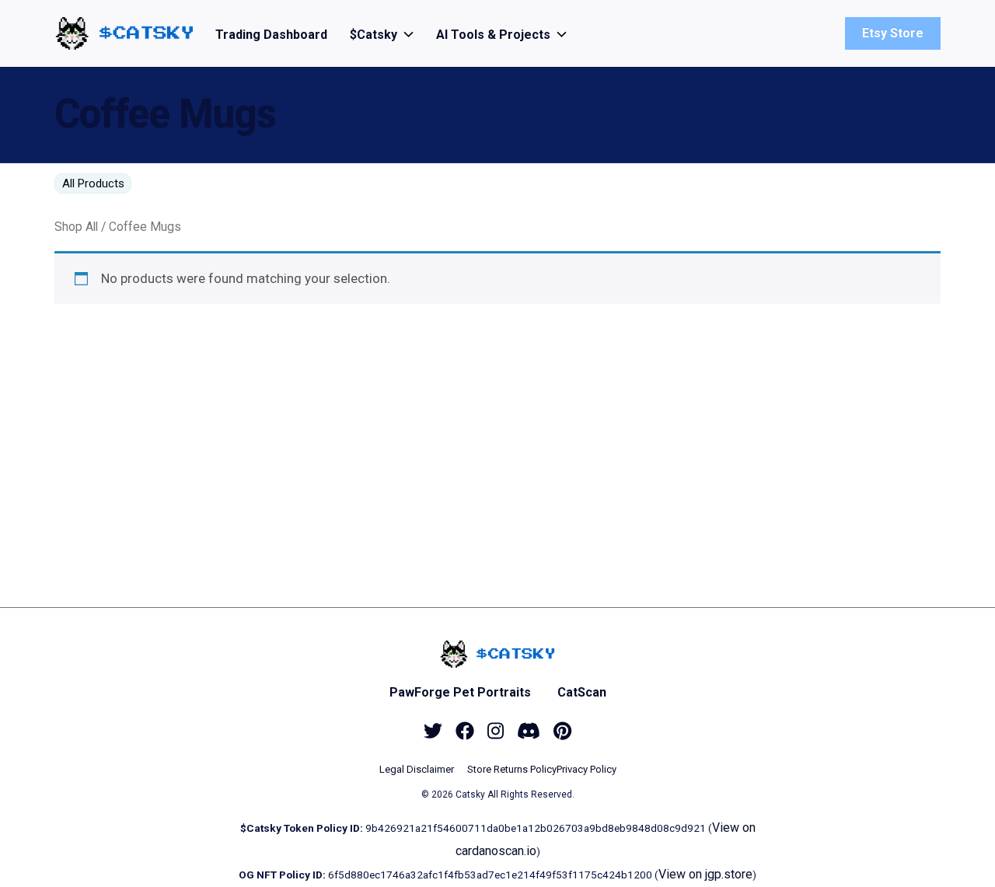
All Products (93, 183)
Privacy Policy (586, 769)
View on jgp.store (705, 874)
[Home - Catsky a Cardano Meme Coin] (124, 33)
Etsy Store (892, 33)
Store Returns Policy (512, 769)
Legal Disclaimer (416, 769)
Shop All (76, 226)
